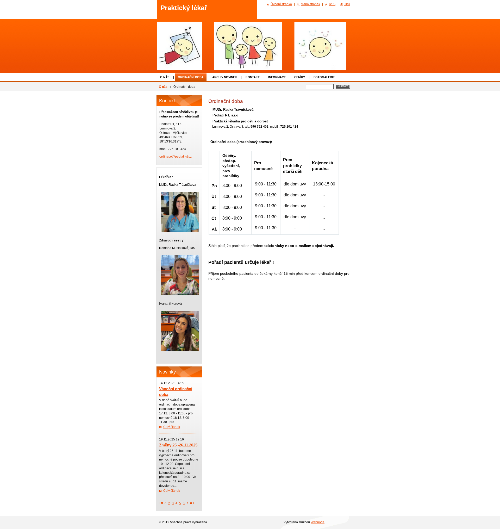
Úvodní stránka (281, 4)
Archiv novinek (224, 77)
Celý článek (171, 427)
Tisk (347, 4)
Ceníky (299, 77)
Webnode (317, 522)
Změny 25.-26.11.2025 (178, 445)
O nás (164, 77)
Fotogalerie (324, 77)
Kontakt (253, 77)
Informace (277, 77)
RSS (332, 4)
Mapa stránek (310, 4)
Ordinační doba (191, 77)
